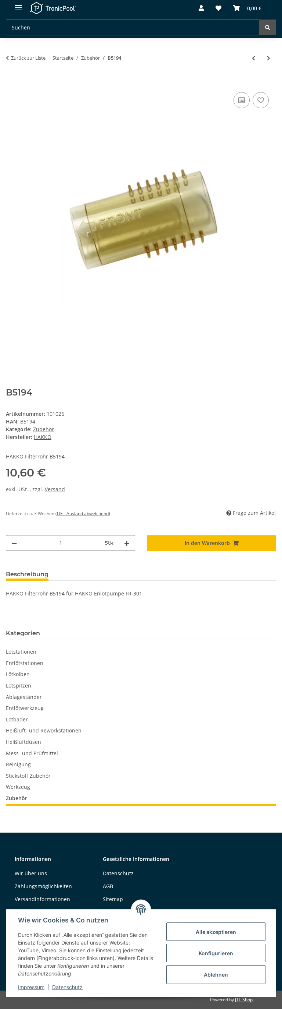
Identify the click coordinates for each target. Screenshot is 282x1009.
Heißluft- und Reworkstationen (44, 730)
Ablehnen (216, 974)
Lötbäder (17, 719)
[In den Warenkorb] (12, 82)
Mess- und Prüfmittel (32, 753)
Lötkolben (18, 674)
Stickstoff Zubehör (28, 775)
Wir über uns (31, 873)
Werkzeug (18, 786)
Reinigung (18, 764)
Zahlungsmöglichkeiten (43, 886)
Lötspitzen (18, 685)
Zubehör (43, 429)
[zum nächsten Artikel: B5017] (268, 58)
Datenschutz (67, 987)
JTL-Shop (244, 999)
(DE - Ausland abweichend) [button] (82, 513)
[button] (201, 8)
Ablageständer (24, 696)
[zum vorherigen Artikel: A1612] (253, 58)
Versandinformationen (42, 899)
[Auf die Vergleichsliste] (242, 100)
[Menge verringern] (14, 543)
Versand (55, 489)
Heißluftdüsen (23, 741)
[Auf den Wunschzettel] (261, 100)
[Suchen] (267, 27)
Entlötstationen (24, 663)
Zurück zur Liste (28, 58)
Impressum (31, 987)
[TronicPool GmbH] (53, 8)
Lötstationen (21, 651)
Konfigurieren (216, 953)
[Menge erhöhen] (127, 543)
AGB (108, 886)
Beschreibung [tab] (27, 574)
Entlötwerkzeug (25, 707)
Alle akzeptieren (216, 932)
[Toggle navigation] (18, 4)
